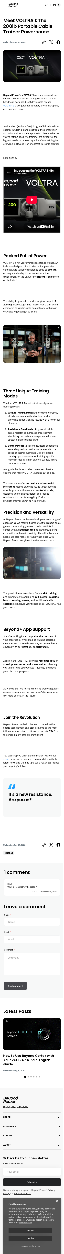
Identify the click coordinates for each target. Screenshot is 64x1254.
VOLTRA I (8, 104)
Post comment (15, 988)
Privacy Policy (25, 1222)
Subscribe (30, 1184)
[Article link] (32, 1048)
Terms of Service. (22, 1196)
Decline (30, 1238)
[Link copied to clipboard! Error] (41, 42)
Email (6, 934)
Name (7, 917)
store (6, 761)
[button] (5, 5)
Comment (8, 952)
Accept (30, 1230)
